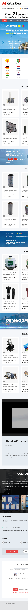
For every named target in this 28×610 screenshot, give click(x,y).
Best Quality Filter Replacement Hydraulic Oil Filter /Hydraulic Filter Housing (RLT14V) (10, 302)
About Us (18, 20)
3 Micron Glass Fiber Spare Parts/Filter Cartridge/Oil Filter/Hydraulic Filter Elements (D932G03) (10, 220)
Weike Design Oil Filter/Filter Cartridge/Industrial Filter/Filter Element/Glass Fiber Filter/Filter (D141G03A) (10, 137)
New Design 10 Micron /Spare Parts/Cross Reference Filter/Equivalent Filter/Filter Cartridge (10, 191)
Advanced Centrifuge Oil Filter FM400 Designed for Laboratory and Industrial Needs (10, 273)
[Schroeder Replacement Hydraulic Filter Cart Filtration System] (10, 345)
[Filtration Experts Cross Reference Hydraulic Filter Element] (10, 98)
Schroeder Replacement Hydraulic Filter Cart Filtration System (10, 356)
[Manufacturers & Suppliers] (11, 3)
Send (15, 589)
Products (12, 20)
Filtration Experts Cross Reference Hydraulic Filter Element (9, 108)
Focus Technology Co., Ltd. (19, 603)
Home (4, 20)
